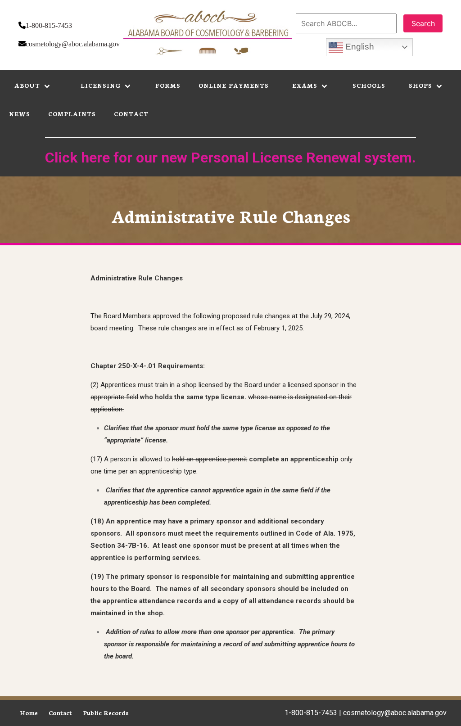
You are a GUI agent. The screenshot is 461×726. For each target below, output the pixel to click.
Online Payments (234, 85)
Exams (304, 85)
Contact (131, 113)
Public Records (106, 712)
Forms (168, 85)
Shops (420, 85)
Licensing (101, 85)
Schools (369, 85)
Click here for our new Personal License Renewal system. (230, 157)
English (358, 46)
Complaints (72, 113)
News (19, 113)
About (27, 85)
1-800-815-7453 (49, 25)
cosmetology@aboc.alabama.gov (73, 44)
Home (29, 712)
